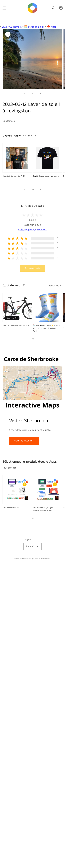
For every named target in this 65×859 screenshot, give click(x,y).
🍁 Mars (51, 26)
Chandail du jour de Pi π (13, 176)
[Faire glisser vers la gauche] (25, 93)
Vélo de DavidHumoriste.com (15, 325)
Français (30, 546)
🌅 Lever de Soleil (34, 26)
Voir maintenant (24, 440)
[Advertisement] (32, 712)
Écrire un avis (32, 268)
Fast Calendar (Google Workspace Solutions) (43, 509)
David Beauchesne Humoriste (46, 176)
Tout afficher (55, 285)
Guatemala (15, 26)
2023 (4, 26)
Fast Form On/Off (10, 507)
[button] (4, 8)
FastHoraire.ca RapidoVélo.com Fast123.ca (35, 558)
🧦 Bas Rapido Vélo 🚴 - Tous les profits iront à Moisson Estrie (46, 328)
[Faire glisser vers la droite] (40, 93)
